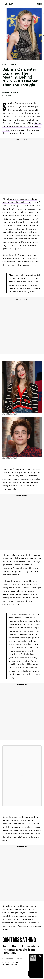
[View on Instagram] (22, 776)
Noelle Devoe (11, 92)
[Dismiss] (40, 956)
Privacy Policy (14, 964)
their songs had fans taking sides (25, 472)
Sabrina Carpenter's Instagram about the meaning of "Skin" (22, 126)
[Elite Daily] (7, 3)
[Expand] (32, 956)
